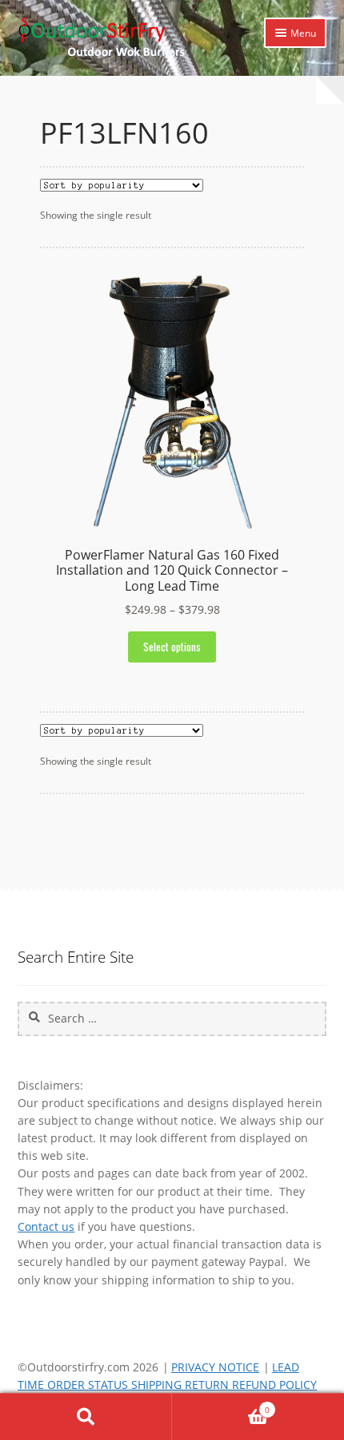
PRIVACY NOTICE (215, 1367)
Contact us (46, 1226)
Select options (172, 647)
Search (86, 1417)
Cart (221, 1405)
